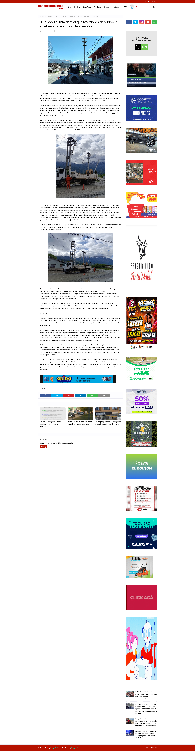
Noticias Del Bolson (47, 31)
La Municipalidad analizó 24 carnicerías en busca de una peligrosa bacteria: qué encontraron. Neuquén (146, 695)
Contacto (154, 747)
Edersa (46, 16)
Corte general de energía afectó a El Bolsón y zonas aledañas (80, 423)
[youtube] (148, 22)
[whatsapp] (154, 22)
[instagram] (152, 1)
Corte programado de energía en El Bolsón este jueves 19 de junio (108, 423)
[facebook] (146, 1)
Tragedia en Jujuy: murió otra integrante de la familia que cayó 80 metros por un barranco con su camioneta (146, 722)
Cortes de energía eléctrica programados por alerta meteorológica (50, 424)
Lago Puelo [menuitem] (87, 7)
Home (146, 747)
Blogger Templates (77, 748)
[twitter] (149, 1)
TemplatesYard (55, 748)
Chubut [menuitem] (106, 7)
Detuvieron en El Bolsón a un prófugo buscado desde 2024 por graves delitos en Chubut (145, 734)
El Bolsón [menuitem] (77, 7)
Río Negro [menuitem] (97, 7)
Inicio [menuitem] (69, 7)
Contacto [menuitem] (115, 7)
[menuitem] (133, 6)
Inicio (41, 16)
